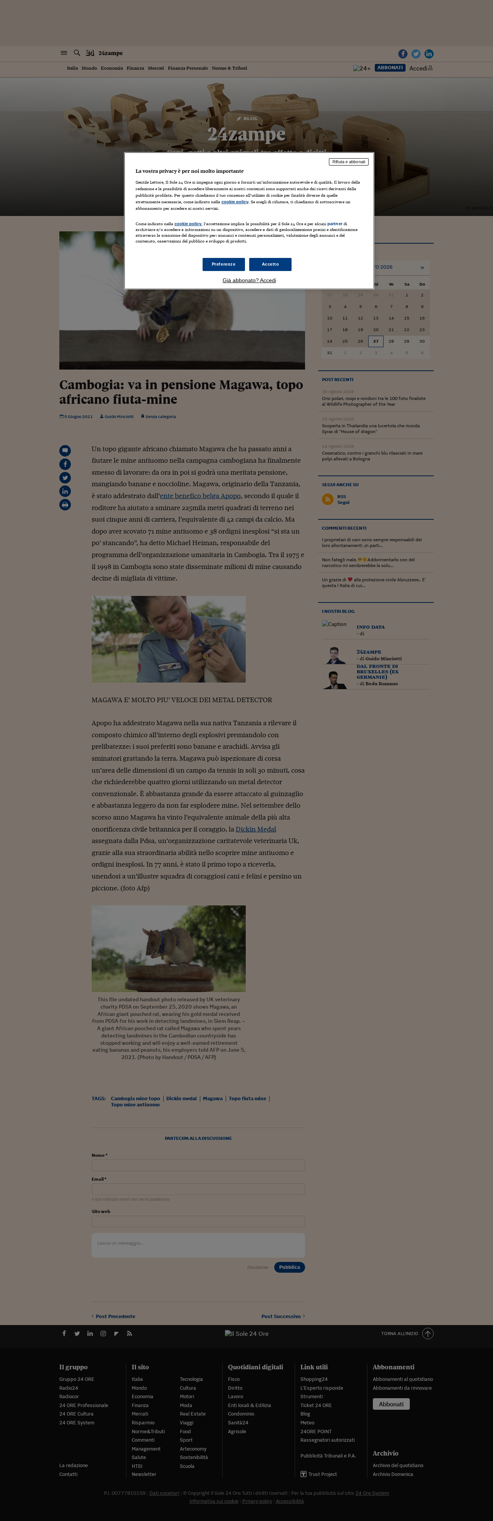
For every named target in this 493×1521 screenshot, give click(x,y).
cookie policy (234, 201)
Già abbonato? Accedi (249, 280)
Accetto (270, 264)
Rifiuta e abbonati (348, 161)
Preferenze (224, 264)
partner (334, 223)
